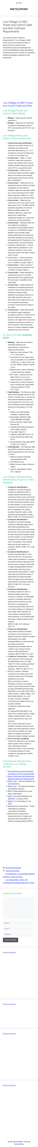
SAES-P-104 (12, 796)
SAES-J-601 (12, 786)
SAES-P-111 (12, 801)
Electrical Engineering (13, 868)
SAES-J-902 (12, 781)
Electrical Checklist (12, 871)
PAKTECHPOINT (19, 9)
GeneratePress (19, 1144)
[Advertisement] (19, 80)
